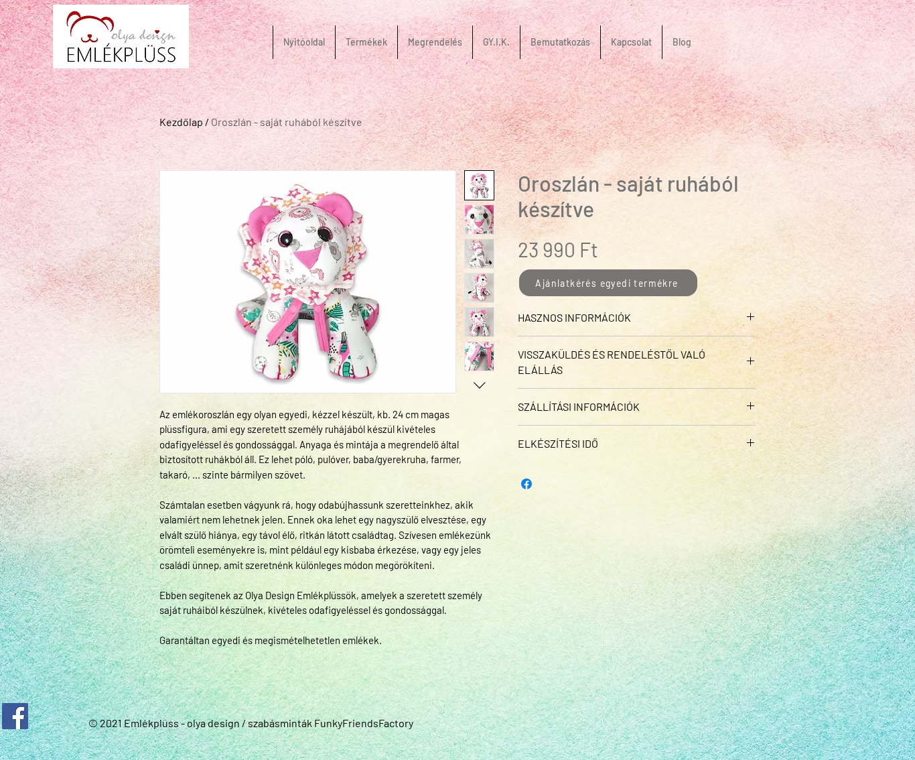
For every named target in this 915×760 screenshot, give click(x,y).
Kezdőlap (181, 121)
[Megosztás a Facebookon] (526, 484)
